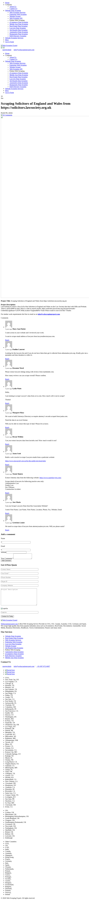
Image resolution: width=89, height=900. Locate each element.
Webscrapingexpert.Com (9, 624)
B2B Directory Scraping (18, 36)
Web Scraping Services (17, 12)
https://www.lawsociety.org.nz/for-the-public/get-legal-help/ (25, 461)
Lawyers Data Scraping (18, 28)
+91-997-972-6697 (43, 666)
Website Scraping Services (14, 38)
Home (7, 3)
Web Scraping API (16, 18)
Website (3, 552)
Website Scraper (15, 16)
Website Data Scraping (13, 10)
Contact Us (13, 8)
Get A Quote (9, 42)
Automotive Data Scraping (19, 32)
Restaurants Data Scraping (19, 34)
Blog (7, 40)
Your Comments (7, 558)
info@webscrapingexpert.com (24, 50)
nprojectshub (6, 50)
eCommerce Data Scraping (19, 22)
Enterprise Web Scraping (18, 14)
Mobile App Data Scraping (19, 24)
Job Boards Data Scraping (18, 30)
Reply (7, 340)
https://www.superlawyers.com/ (50, 478)
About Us (13, 7)
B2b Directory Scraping (13, 656)
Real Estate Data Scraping (18, 26)
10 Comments (7, 115)
